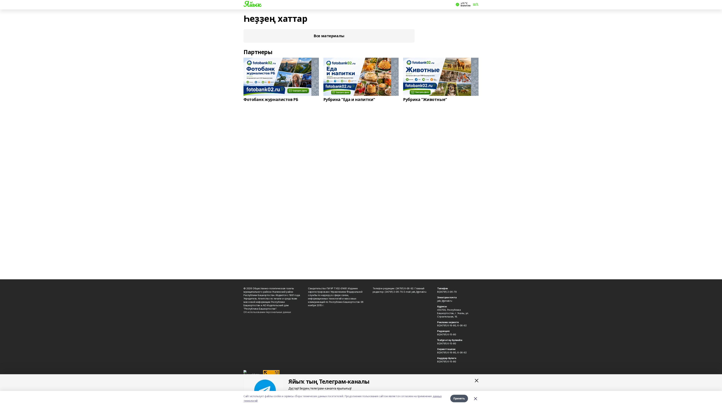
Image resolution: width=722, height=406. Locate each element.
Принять (459, 398)
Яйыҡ (252, 4)
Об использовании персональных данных (267, 312)
